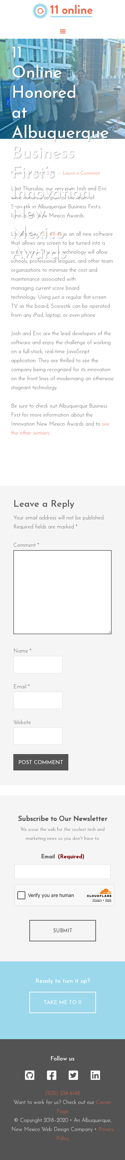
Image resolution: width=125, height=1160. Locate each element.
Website (22, 722)
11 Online (62, 12)
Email (21, 687)
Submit (62, 931)
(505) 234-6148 (62, 1093)
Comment (26, 545)
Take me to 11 (63, 1002)
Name (22, 651)
